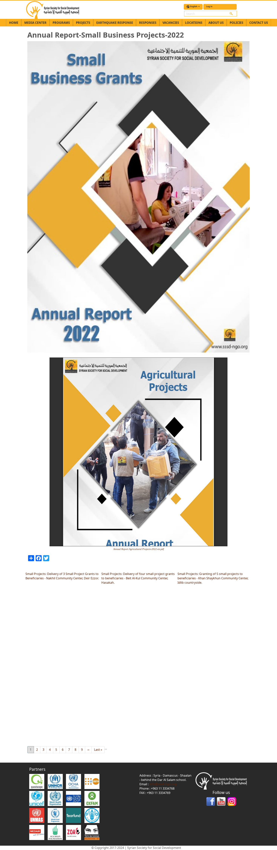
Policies (236, 23)
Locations (193, 23)
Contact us (258, 23)
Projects (83, 23)
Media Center (35, 23)
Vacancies (170, 23)
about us (216, 23)
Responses (147, 23)
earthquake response (114, 23)
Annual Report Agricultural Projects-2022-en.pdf (138, 549)
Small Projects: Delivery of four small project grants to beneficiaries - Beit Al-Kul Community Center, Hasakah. (138, 578)
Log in (209, 6)
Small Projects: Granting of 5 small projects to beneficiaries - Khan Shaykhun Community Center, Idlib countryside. (213, 578)
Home (13, 23)
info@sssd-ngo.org (163, 784)
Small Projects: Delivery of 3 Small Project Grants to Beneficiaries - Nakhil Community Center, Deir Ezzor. (62, 576)
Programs (61, 23)
